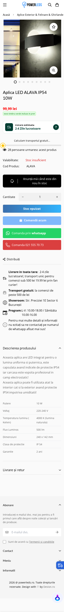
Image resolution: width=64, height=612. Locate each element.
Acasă (6, 14)
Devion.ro (49, 586)
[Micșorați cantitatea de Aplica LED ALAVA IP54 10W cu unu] (23, 197)
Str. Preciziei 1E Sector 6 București (33, 303)
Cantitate (9, 197)
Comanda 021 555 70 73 (28, 245)
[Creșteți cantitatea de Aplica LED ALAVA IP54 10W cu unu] (57, 197)
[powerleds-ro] (32, 5)
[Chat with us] (57, 598)
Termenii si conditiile (41, 541)
